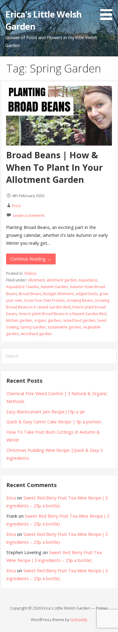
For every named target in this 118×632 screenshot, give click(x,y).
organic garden (47, 320)
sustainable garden (64, 327)
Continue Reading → (30, 259)
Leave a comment (28, 215)
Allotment (36, 280)
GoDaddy (78, 619)
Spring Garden (33, 327)
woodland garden (36, 333)
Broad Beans (30, 293)
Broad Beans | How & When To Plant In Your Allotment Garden (54, 167)
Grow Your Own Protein (44, 300)
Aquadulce (88, 280)
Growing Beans (80, 300)
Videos (30, 273)
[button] (108, 11)
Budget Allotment (58, 293)
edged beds (86, 293)
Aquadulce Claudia (22, 286)
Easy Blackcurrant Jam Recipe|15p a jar (45, 412)
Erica (16, 205)
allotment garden (62, 280)
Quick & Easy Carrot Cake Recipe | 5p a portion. (54, 422)
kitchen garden (19, 320)
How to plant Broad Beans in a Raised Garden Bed (63, 313)
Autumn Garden (54, 286)
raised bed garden (78, 320)
